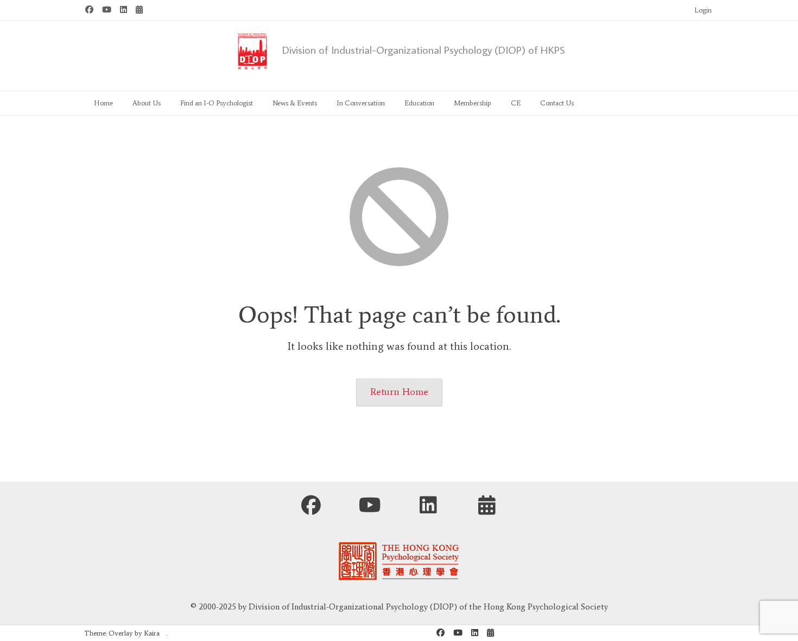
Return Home (399, 392)
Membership (472, 103)
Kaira (152, 633)
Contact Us (557, 103)
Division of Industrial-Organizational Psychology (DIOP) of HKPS (423, 49)
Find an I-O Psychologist (216, 103)
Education (419, 103)
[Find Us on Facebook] (89, 10)
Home (103, 103)
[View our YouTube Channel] (106, 10)
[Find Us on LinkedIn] (123, 10)
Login (703, 10)
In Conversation (361, 103)
